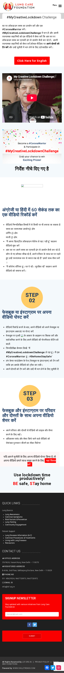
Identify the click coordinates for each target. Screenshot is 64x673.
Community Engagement (15, 525)
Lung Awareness (12, 514)
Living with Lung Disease (15, 540)
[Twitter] (52, 667)
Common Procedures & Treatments (20, 538)
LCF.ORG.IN (27, 662)
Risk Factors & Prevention (16, 519)
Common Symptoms (13, 517)
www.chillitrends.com (24, 668)
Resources (10, 543)
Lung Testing (10, 522)
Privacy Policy (42, 662)
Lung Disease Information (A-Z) (18, 535)
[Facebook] (47, 667)
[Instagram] (58, 667)
